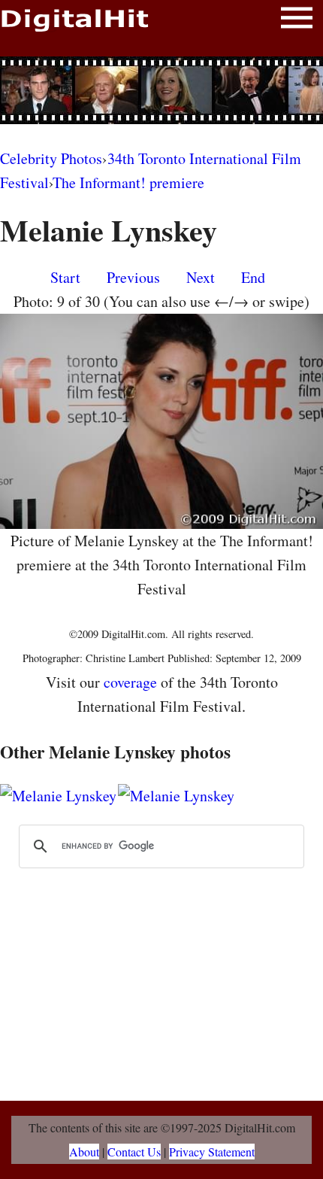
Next (200, 277)
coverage (130, 682)
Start (65, 277)
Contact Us (134, 1151)
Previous (133, 277)
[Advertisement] (161, 90)
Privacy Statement (212, 1151)
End (253, 277)
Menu (296, 20)
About (84, 1151)
